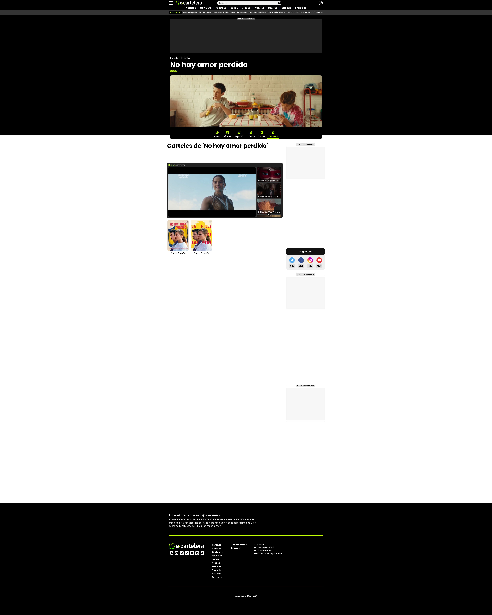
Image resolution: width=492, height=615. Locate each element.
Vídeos (246, 7)
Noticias (191, 7)
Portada (174, 58)
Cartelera (205, 7)
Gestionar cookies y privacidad (268, 553)
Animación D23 (322, 12)
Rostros (272, 7)
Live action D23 (307, 12)
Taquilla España (190, 12)
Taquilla (216, 570)
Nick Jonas (230, 12)
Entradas (300, 7)
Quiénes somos (239, 544)
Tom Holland (218, 12)
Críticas (286, 7)
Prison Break (242, 12)
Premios (259, 7)
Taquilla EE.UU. (293, 12)
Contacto (236, 548)
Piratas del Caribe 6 (276, 12)
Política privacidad (264, 547)
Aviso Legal (259, 544)
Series (234, 7)
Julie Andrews (205, 12)
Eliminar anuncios (246, 19)
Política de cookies (262, 550)
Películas (221, 7)
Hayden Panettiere (257, 12)
